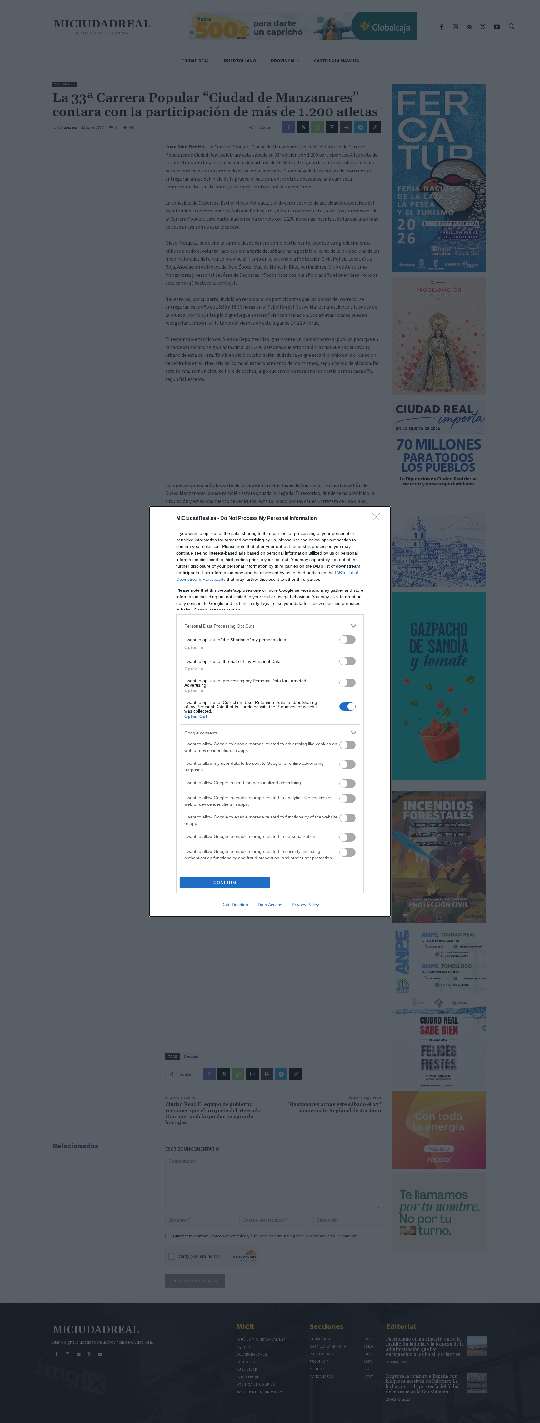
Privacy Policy (305, 904)
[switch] (347, 639)
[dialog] (270, 711)
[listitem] (270, 626)
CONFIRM (225, 882)
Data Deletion (234, 904)
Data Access (270, 904)
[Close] (378, 519)
